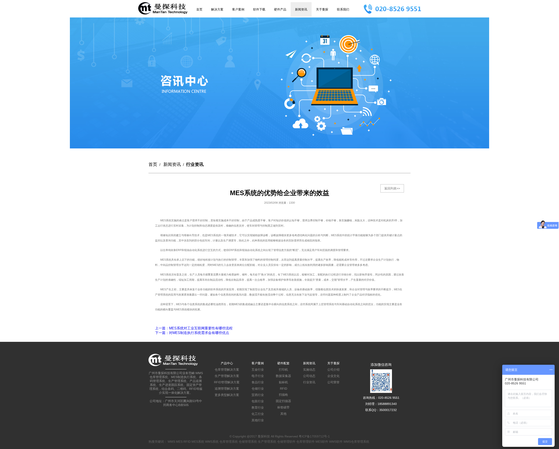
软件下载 (259, 9)
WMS (171, 441)
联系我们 (343, 9)
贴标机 (283, 382)
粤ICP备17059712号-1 (314, 436)
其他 (283, 413)
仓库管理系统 (228, 441)
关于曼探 (322, 9)
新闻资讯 (301, 9)
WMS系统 (212, 441)
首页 (199, 9)
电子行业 (258, 376)
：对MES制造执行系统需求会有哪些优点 (192, 333)
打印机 (283, 369)
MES (179, 441)
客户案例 (238, 9)
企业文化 (333, 376)
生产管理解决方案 (227, 376)
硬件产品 (280, 9)
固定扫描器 (283, 401)
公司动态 (309, 376)
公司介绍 (333, 369)
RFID (283, 388)
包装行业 (258, 401)
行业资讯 (309, 382)
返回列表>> (392, 188)
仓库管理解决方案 (227, 369)
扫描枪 (283, 394)
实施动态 (309, 369)
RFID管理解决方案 (227, 382)
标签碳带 (283, 407)
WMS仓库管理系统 (356, 441)
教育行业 (258, 407)
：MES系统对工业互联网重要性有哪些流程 (194, 328)
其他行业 (258, 420)
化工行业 (258, 414)
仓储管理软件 (286, 441)
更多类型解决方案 (227, 395)
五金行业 (258, 369)
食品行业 (258, 382)
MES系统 (198, 441)
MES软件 (322, 441)
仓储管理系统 (248, 441)
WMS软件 (336, 441)
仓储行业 (258, 388)
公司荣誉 (333, 382)
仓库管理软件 (305, 441)
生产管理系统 (267, 441)
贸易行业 (258, 395)
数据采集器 (283, 376)
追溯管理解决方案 (227, 388)
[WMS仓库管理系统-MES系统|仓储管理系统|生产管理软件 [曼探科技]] (163, 8)
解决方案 (217, 9)
